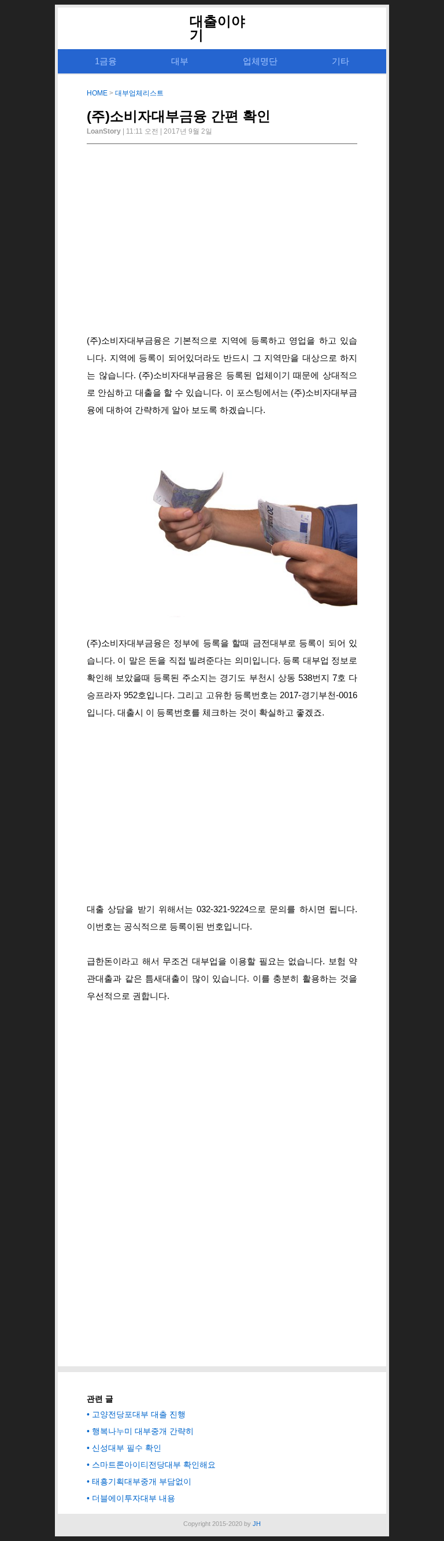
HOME (97, 93)
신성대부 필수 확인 (126, 1447)
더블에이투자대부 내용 (133, 1498)
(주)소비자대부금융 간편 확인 (179, 116)
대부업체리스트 (139, 93)
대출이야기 (217, 28)
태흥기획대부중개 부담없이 (141, 1481)
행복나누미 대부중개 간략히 (143, 1431)
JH (257, 1523)
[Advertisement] (222, 242)
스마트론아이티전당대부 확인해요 (154, 1464)
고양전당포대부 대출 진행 (139, 1414)
